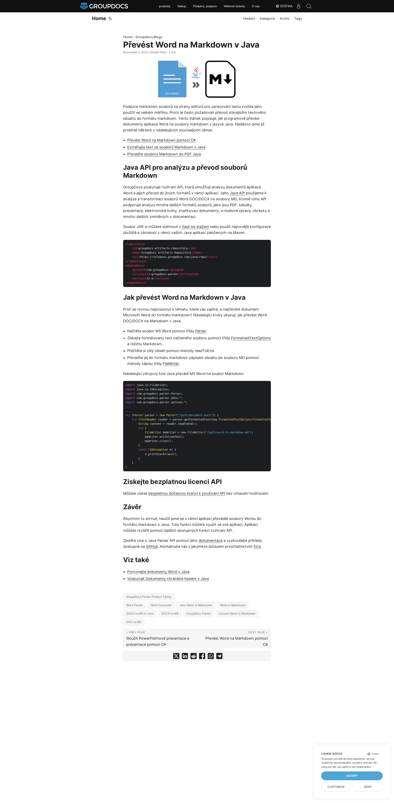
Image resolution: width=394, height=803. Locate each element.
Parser (200, 331)
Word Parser (134, 605)
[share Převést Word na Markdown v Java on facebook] (202, 657)
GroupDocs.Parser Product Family (149, 596)
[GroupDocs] (104, 6)
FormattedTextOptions (251, 338)
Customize (336, 786)
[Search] (309, 6)
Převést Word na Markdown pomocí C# (161, 140)
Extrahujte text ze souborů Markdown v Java (166, 147)
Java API (237, 193)
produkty (164, 6)
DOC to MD (133, 622)
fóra (257, 546)
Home (99, 18)
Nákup (182, 6)
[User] (298, 6)
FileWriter (171, 363)
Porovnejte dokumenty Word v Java (158, 572)
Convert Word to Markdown (237, 613)
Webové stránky (234, 6)
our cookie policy (361, 766)
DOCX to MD (170, 613)
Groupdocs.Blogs (149, 37)
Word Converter (161, 605)
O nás (256, 6)
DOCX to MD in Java (140, 613)
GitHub (152, 546)
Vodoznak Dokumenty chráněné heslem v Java (168, 578)
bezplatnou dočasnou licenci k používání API (186, 493)
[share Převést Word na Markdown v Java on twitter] (176, 657)
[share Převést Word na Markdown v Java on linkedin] (185, 657)
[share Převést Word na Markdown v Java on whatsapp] (211, 657)
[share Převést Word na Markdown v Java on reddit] (193, 657)
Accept (352, 775)
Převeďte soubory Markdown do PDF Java (164, 154)
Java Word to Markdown (195, 605)
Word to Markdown (232, 605)
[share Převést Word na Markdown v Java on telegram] (219, 657)
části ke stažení (195, 226)
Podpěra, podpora (205, 6)
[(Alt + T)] (110, 18)
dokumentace (210, 540)
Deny (368, 786)
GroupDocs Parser (198, 613)
